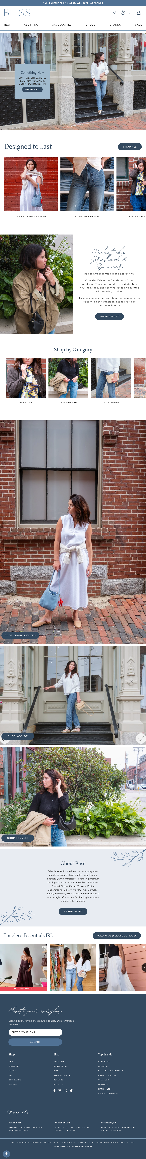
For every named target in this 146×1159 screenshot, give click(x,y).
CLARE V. (103, 1066)
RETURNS (58, 1080)
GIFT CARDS (15, 1080)
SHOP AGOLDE (18, 736)
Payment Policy (52, 1142)
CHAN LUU (103, 1080)
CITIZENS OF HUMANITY (110, 1070)
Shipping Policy (19, 1142)
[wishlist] (131, 12)
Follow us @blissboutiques (117, 935)
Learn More (73, 911)
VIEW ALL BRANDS (108, 1093)
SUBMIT (35, 1041)
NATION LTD (104, 1089)
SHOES (12, 1070)
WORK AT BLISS (61, 1075)
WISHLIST (14, 1084)
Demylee (103, 1084)
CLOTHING (14, 1066)
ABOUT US (58, 1061)
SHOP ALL (130, 146)
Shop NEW (32, 89)
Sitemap (131, 1142)
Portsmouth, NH (108, 1122)
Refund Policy (35, 1142)
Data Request (103, 1142)
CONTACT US (60, 1066)
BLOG (56, 1070)
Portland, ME (15, 1122)
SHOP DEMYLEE (17, 838)
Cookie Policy (118, 1142)
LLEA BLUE (104, 1061)
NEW (11, 1061)
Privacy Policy (68, 1142)
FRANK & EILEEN (107, 1075)
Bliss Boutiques (66, 1146)
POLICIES (58, 1084)
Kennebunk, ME (62, 1122)
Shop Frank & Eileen (20, 635)
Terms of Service (86, 1142)
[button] (115, 12)
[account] (123, 12)
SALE (11, 1075)
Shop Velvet (109, 316)
